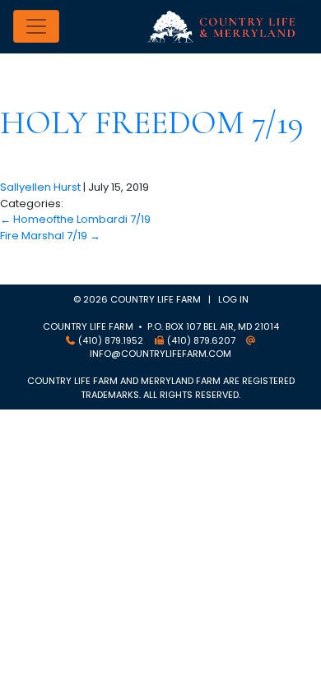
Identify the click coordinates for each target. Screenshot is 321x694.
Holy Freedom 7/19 (152, 122)
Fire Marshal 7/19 (50, 235)
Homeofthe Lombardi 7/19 (75, 219)
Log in (233, 299)
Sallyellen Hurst (40, 187)
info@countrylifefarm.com (160, 353)
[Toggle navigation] (36, 26)
